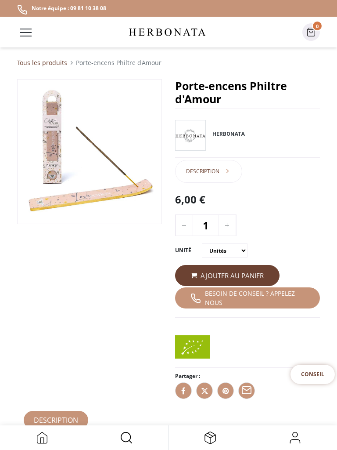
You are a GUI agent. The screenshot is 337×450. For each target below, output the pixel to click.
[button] (126, 437)
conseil (312, 374)
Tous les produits (42, 62)
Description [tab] (202, 171)
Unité (183, 250)
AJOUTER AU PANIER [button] (232, 275)
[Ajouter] (227, 225)
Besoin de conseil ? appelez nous (250, 298)
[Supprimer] (184, 225)
